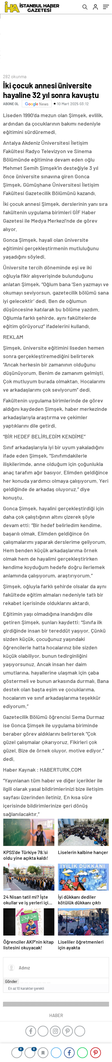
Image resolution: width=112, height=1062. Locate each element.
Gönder (11, 981)
